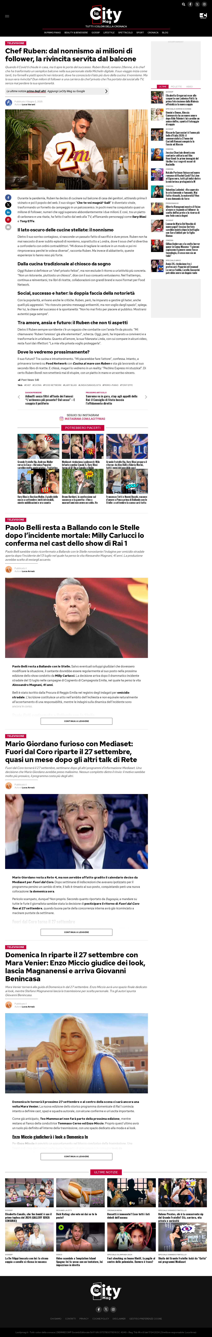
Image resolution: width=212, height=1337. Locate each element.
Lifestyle (109, 32)
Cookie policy (100, 1318)
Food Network (52, 385)
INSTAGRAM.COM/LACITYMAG (84, 418)
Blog (165, 32)
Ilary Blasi (70, 385)
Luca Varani (28, 104)
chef (28, 385)
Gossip (96, 32)
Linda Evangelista (90, 385)
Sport (140, 32)
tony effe (127, 385)
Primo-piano (111, 385)
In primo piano (52, 32)
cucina (37, 385)
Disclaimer (119, 1318)
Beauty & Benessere (76, 32)
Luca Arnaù (28, 571)
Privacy (84, 1318)
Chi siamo (55, 1318)
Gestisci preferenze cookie (145, 1318)
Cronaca (153, 32)
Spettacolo (125, 32)
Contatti (70, 1318)
